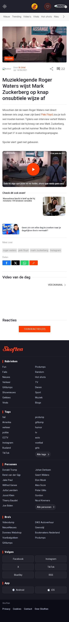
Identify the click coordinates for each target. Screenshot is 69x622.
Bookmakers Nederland (47, 532)
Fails (4, 372)
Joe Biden (7, 505)
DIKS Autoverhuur (44, 522)
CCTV (5, 437)
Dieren (38, 387)
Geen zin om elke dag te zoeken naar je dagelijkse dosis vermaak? (41, 229)
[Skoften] (12, 349)
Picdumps (40, 366)
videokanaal (55, 285)
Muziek (39, 397)
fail (3, 417)
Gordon (39, 495)
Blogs (38, 402)
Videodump (8, 522)
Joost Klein (8, 495)
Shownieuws (9, 392)
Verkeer (6, 382)
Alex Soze (40, 485)
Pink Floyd (47, 114)
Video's (27, 16)
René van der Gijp (11, 475)
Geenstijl (39, 527)
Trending (16, 16)
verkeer (6, 427)
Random (39, 372)
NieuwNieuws (9, 527)
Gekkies (6, 397)
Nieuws (58, 16)
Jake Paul (7, 480)
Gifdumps (7, 387)
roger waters (9, 250)
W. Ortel (21, 67)
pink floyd (23, 250)
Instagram (55, 250)
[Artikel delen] (51, 69)
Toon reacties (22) (34, 329)
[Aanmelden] (60, 6)
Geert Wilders (42, 475)
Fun (4, 366)
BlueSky (18, 574)
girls (37, 447)
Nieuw (6, 16)
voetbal (39, 442)
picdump (39, 417)
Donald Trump (9, 469)
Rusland (6, 447)
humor (38, 427)
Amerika (6, 422)
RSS (51, 574)
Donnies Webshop (12, 532)
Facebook (18, 559)
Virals (36, 16)
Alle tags (41, 454)
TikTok (5, 452)
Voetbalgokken (10, 537)
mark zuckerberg (39, 250)
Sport (38, 392)
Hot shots (46, 16)
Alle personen (44, 507)
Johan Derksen (43, 469)
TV (36, 382)
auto (37, 437)
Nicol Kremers (42, 500)
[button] (64, 17)
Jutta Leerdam (10, 490)
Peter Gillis (40, 490)
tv (36, 432)
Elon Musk (40, 480)
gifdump (39, 422)
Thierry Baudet (10, 500)
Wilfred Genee (9, 485)
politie (5, 432)
